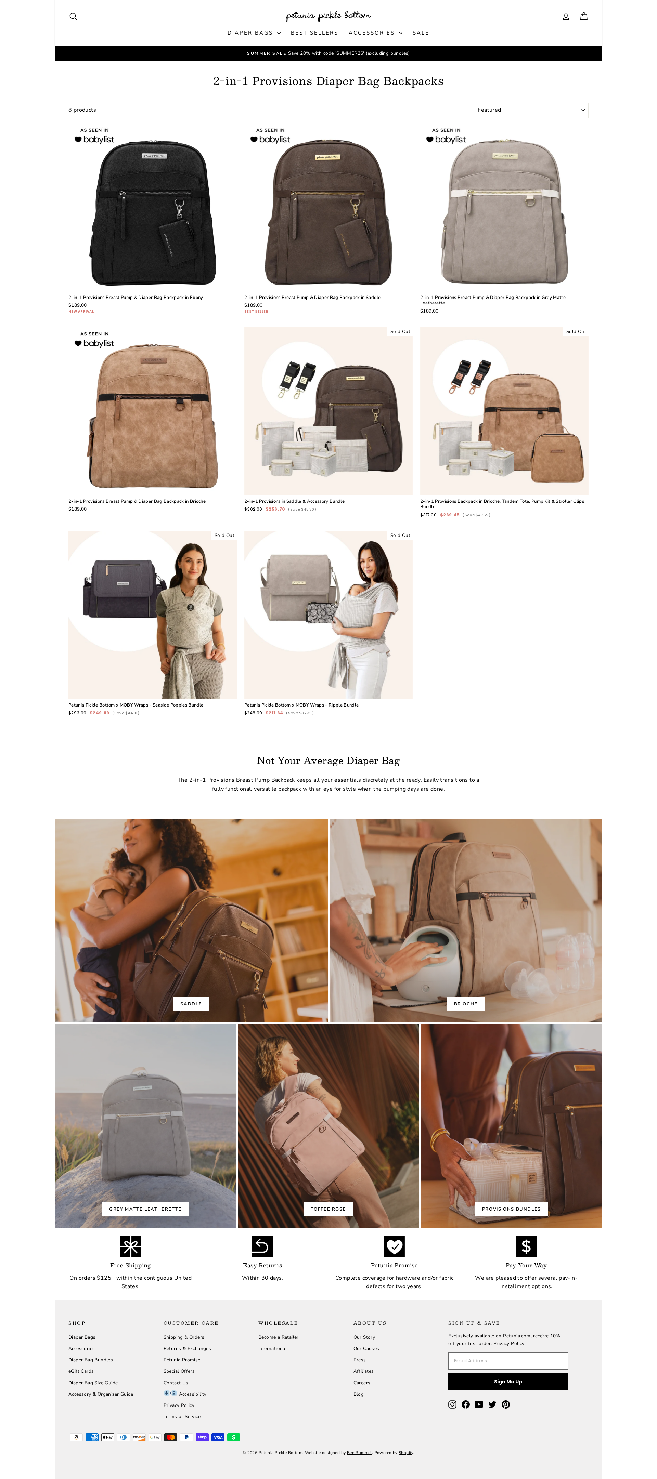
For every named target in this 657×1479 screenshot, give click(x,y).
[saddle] (191, 920)
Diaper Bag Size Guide (93, 1382)
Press (359, 1360)
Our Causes (366, 1348)
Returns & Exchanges (187, 1348)
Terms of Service (182, 1416)
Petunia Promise (182, 1360)
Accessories (373, 32)
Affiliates (363, 1371)
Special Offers (179, 1371)
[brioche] (466, 920)
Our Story (364, 1337)
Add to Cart (153, 271)
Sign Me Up (508, 1381)
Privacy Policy (179, 1405)
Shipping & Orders (184, 1337)
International (272, 1348)
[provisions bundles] (511, 1126)
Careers (362, 1382)
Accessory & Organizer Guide (100, 1394)
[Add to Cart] (226, 280)
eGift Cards (81, 1371)
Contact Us (176, 1382)
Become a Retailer (278, 1337)
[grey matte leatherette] (145, 1126)
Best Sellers (314, 32)
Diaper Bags (251, 32)
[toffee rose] (328, 1126)
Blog (358, 1394)
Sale (421, 32)
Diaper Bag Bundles (90, 1360)
